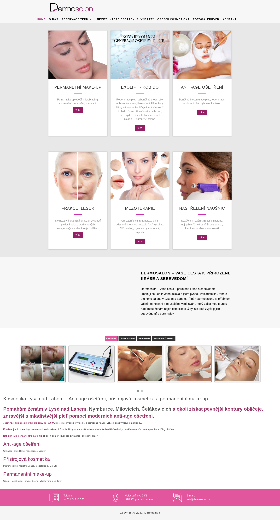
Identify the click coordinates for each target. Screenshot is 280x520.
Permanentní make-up (164, 338)
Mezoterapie (144, 338)
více (78, 109)
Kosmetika (111, 338)
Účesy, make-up (127, 338)
